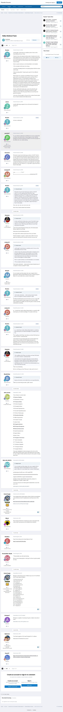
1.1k (7, 163)
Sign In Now (29, 685)
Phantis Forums (6, 2)
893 (8, 60)
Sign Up (59, 2)
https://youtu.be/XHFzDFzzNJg (19, 541)
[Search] (60, 7)
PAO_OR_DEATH (7, 460)
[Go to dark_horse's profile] (7, 397)
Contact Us (29, 710)
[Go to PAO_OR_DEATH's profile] (7, 464)
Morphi (7, 270)
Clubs (7, 9)
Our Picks (13, 9)
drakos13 (7, 242)
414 (7, 281)
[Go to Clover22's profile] (7, 157)
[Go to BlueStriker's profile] (7, 378)
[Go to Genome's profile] (7, 219)
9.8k (8, 253)
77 (7, 112)
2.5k (8, 403)
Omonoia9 (48, 39)
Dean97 (7, 653)
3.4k (8, 626)
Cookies (34, 710)
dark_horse (7, 392)
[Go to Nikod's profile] (7, 522)
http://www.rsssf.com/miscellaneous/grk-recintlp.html (23, 501)
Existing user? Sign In (50, 2)
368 (8, 529)
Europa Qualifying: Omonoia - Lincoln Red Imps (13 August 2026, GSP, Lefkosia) (51, 37)
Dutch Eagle (7, 494)
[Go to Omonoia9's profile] (44, 36)
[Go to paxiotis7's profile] (7, 137)
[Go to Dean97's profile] (7, 657)
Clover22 (7, 152)
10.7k (8, 225)
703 (8, 180)
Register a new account (12, 686)
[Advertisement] (15, 24)
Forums (2, 9)
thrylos (8, 39)
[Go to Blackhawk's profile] (44, 20)
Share (28, 40)
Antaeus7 (7, 615)
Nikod (7, 518)
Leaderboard (20, 6)
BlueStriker (7, 374)
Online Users (23, 9)
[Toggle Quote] (15, 189)
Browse (9, 6)
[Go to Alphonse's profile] (7, 638)
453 (8, 384)
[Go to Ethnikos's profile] (7, 541)
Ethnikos (7, 536)
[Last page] (9, 45)
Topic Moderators (28, 6)
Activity (14, 6)
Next (7, 45)
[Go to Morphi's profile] (7, 275)
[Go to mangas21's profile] (7, 174)
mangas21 (7, 170)
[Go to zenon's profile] (7, 106)
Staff (18, 9)
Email (48, 57)
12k (7, 508)
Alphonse (7, 634)
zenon (7, 101)
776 (8, 547)
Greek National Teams (18, 40)
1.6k (8, 564)
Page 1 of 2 (14, 45)
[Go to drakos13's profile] (7, 246)
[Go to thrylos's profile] (3, 40)
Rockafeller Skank (7, 553)
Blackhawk (48, 22)
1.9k (8, 663)
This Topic (56, 6)
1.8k (8, 471)
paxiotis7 (7, 133)
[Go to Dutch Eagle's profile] (7, 498)
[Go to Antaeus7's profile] (7, 620)
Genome (7, 215)
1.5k (8, 144)
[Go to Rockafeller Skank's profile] (7, 558)
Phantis (3, 6)
